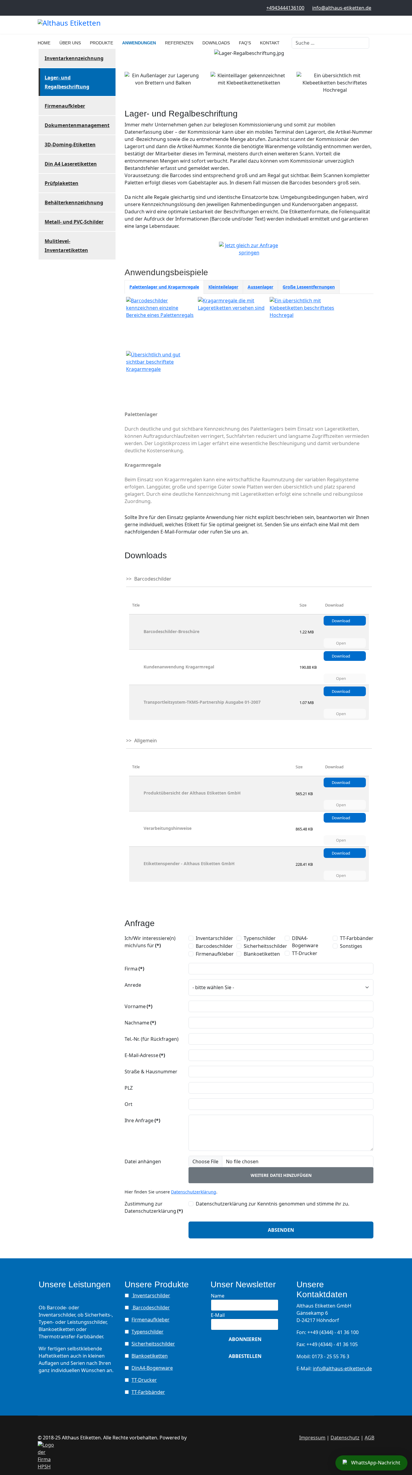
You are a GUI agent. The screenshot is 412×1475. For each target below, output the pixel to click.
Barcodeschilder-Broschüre (171, 631)
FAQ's (245, 42)
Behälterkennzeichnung (74, 202)
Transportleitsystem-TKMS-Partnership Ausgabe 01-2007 (202, 702)
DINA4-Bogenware (305, 942)
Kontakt (270, 42)
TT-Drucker (304, 953)
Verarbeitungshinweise (168, 828)
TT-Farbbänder (356, 938)
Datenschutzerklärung (193, 1192)
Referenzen (179, 42)
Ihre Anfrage (142, 1120)
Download (341, 620)
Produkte (101, 42)
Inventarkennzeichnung (74, 58)
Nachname (140, 1022)
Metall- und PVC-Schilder (74, 221)
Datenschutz (345, 1437)
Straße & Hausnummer (151, 1071)
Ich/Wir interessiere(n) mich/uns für (150, 942)
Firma (134, 968)
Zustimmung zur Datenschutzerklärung (154, 1207)
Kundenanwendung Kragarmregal (179, 667)
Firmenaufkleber (65, 106)
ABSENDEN (281, 1230)
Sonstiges (351, 946)
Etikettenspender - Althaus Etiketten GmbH (189, 863)
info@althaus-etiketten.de (341, 8)
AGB (369, 1437)
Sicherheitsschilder (265, 946)
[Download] (137, 632)
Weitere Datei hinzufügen (281, 1175)
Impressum (312, 1437)
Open (341, 643)
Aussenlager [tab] (260, 287)
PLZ (129, 1088)
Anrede (133, 985)
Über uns (70, 42)
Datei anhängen (143, 1161)
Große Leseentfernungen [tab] (309, 287)
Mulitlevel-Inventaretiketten (66, 245)
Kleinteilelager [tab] (223, 287)
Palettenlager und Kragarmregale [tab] (164, 287)
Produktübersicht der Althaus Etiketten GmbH (192, 793)
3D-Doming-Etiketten (70, 144)
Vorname (138, 1006)
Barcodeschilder (214, 946)
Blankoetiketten (262, 954)
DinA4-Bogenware (152, 1368)
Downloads (216, 42)
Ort (128, 1104)
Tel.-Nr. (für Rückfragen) (152, 1039)
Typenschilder (260, 938)
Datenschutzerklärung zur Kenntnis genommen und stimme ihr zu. (272, 1203)
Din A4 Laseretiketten (71, 164)
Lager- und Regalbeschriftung (67, 82)
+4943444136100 (285, 8)
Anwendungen (139, 42)
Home (44, 42)
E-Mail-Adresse (145, 1055)
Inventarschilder (214, 938)
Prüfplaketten (61, 183)
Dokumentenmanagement (77, 125)
